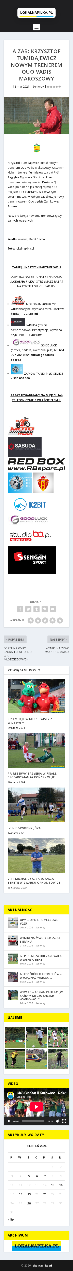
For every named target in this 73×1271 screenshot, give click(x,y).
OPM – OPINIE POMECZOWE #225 (39, 921)
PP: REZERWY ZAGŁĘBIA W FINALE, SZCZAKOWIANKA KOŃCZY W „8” (32, 775)
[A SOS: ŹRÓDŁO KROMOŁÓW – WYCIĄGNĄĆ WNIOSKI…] (13, 977)
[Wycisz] (58, 1121)
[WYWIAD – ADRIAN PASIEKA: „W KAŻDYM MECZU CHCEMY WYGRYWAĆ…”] (13, 995)
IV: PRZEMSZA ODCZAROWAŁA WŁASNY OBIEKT (40, 957)
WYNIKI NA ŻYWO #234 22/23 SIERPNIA (40, 939)
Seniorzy (38, 86)
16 (60, 1185)
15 (52, 1185)
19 (29, 1194)
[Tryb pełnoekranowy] (64, 1121)
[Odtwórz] (9, 1121)
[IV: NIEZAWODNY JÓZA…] (36, 805)
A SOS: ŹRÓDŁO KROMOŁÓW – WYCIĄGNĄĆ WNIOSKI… (41, 976)
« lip (11, 1219)
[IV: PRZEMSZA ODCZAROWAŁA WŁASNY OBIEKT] (13, 959)
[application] (36, 1106)
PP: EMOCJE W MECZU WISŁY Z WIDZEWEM (30, 720)
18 (20, 1194)
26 (29, 1203)
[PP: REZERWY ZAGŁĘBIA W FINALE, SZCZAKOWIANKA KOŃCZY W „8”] (36, 750)
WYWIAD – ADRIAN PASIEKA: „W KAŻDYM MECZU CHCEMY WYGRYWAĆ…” (41, 995)
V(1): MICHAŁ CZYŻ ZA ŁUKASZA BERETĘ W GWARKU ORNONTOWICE (34, 880)
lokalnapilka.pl (42, 1265)
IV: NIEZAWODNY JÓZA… (25, 828)
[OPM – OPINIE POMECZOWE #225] (13, 922)
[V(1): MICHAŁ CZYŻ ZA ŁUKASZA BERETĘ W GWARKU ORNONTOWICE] (36, 855)
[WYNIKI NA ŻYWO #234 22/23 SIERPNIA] (13, 941)
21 (44, 1194)
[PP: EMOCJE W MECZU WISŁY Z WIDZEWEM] (36, 696)
